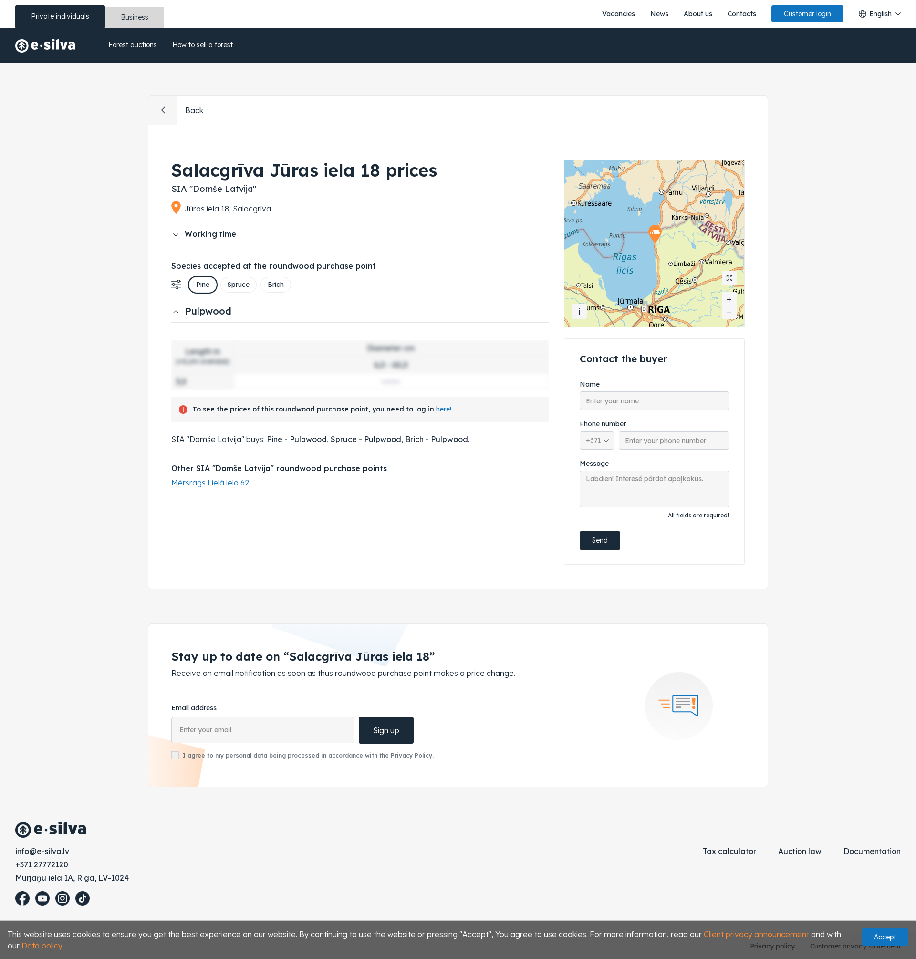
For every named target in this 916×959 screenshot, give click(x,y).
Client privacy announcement (756, 934)
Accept (885, 937)
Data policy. (42, 945)
